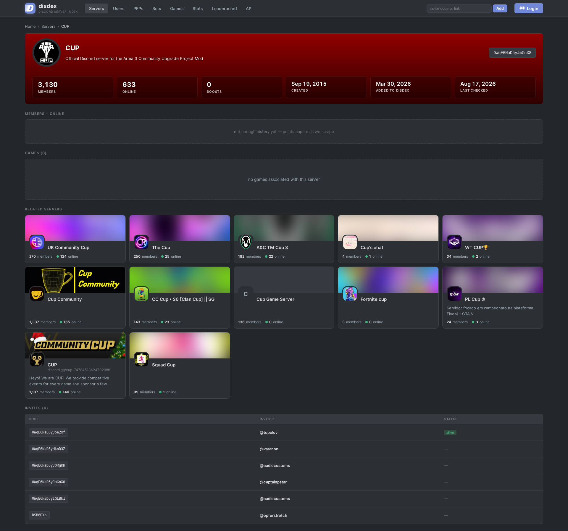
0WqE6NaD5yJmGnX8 (512, 52)
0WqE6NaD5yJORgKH (48, 465)
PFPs (138, 8)
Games (177, 8)
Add (500, 8)
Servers (96, 8)
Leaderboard (224, 8)
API (249, 8)
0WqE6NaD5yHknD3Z (48, 449)
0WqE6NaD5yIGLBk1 (48, 498)
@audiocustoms (275, 465)
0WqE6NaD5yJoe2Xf (48, 432)
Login (532, 8)
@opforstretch (273, 515)
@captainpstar (273, 482)
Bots (156, 8)
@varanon (269, 448)
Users (119, 8)
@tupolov (268, 432)
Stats (198, 8)
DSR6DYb (39, 515)
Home (30, 26)
